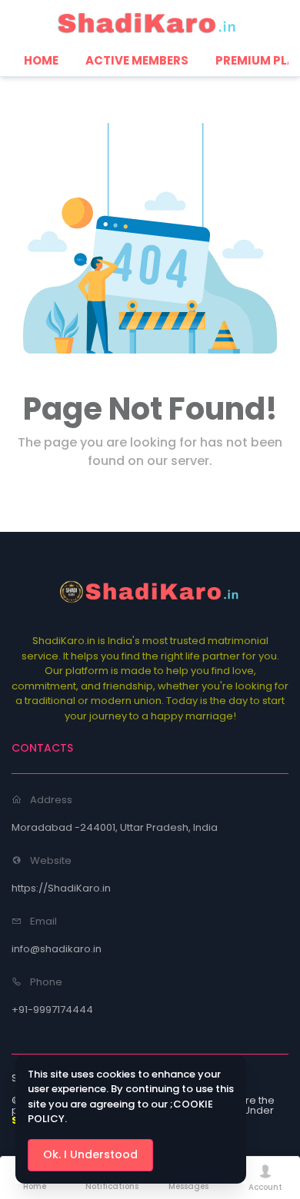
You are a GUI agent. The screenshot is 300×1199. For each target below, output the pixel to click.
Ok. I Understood (90, 1154)
